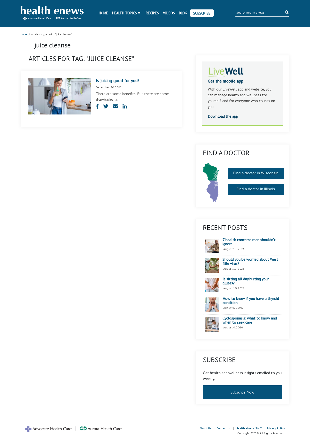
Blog (183, 13)
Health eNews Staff (249, 428)
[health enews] (52, 13)
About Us (205, 428)
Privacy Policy (276, 428)
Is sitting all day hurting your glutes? (246, 281)
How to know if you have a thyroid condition (251, 300)
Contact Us (224, 428)
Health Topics (124, 13)
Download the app (223, 116)
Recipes (152, 13)
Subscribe (201, 13)
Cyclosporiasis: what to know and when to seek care (250, 320)
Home (103, 13)
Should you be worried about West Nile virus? (250, 261)
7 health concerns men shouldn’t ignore (249, 242)
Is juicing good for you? (118, 80)
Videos (169, 13)
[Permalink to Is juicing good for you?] (59, 95)
